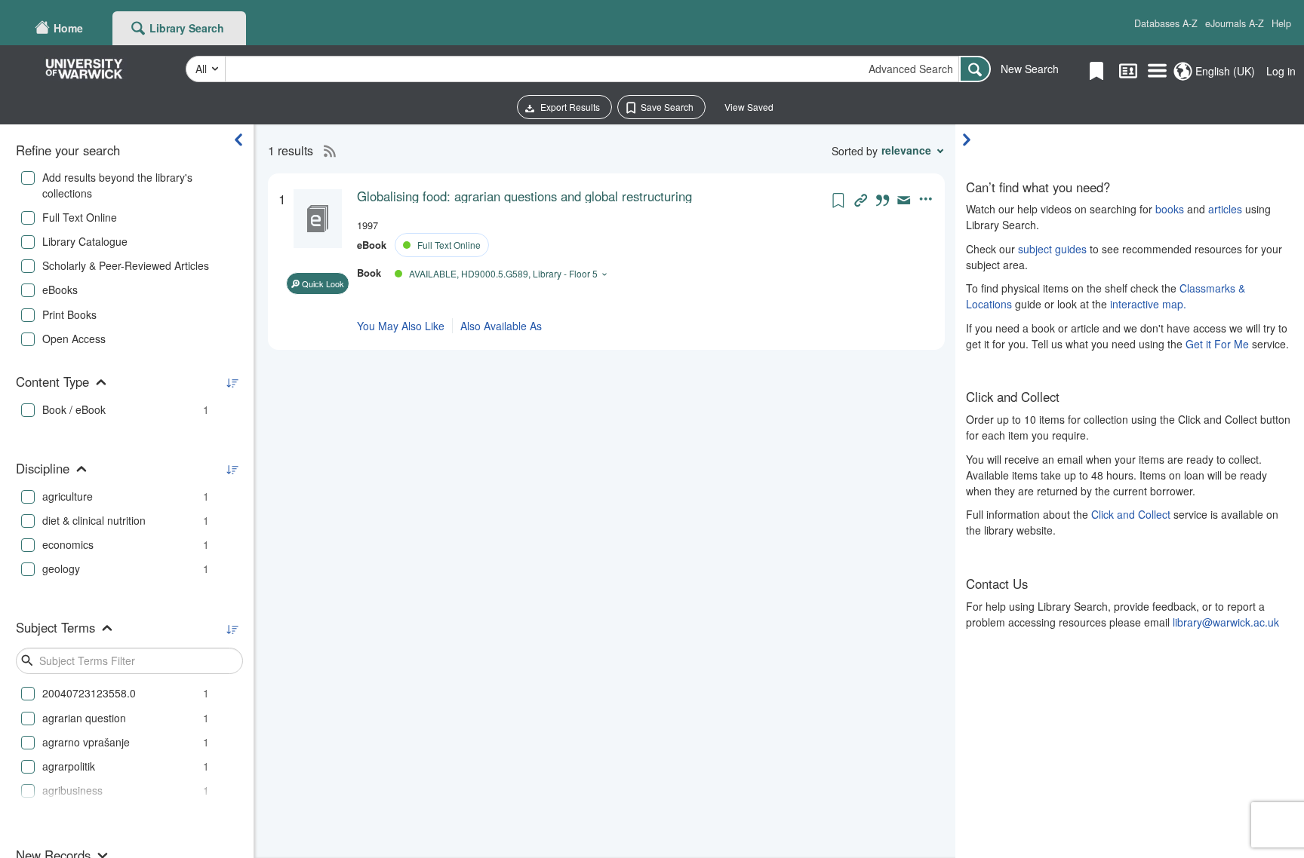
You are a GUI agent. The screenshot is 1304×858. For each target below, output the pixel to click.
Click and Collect (1130, 514)
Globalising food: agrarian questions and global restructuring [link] (524, 196)
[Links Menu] (1157, 71)
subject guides (1052, 248)
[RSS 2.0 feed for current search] (326, 151)
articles (1225, 208)
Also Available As (501, 325)
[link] (593, 196)
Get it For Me (1217, 343)
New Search (1030, 68)
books (1169, 208)
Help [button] (1281, 23)
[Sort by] (231, 383)
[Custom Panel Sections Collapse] (970, 139)
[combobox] (592, 69)
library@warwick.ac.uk (1226, 622)
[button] (1165, 23)
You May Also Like (400, 325)
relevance (906, 150)
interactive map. (1148, 303)
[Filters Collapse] (238, 139)
